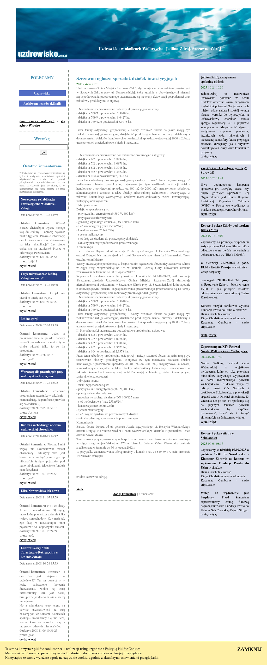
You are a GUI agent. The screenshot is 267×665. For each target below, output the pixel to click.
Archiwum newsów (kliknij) (42, 103)
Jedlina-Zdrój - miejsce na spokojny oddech (218, 79)
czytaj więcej (28, 265)
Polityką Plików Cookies (122, 649)
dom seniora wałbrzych (37, 121)
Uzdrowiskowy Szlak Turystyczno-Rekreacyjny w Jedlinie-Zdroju (39, 552)
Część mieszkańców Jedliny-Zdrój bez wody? (39, 276)
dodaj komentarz (124, 494)
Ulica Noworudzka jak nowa (40, 491)
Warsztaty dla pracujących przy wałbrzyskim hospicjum (42, 373)
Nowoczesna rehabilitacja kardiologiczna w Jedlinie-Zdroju (38, 203)
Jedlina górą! (29, 318)
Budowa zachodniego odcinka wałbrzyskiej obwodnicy (41, 427)
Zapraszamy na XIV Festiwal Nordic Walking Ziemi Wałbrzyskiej (224, 348)
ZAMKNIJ (249, 649)
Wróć (79, 489)
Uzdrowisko (42, 93)
